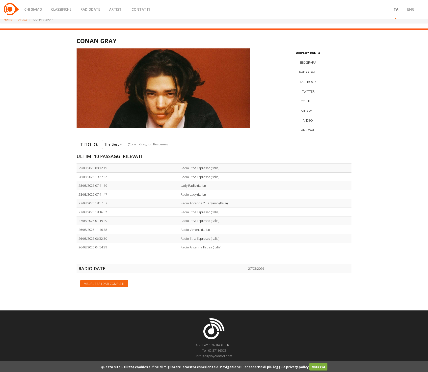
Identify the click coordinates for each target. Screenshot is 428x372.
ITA (395, 9)
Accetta (318, 366)
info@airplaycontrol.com (214, 356)
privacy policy (297, 366)
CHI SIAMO (33, 9)
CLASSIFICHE (61, 9)
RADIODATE (90, 9)
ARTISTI (116, 9)
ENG (410, 9)
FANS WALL (308, 130)
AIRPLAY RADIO (308, 53)
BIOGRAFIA (308, 62)
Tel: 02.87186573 (214, 350)
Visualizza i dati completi (104, 284)
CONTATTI (141, 9)
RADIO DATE (308, 72)
